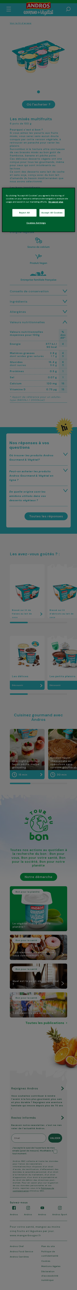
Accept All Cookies (52, 212)
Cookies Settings (36, 222)
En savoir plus (56, 201)
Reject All (24, 212)
